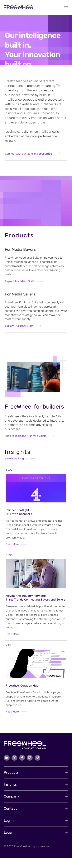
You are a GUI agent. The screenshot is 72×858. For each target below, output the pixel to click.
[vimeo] (37, 758)
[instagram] (30, 758)
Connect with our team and (28, 153)
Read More (12, 544)
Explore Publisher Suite (19, 326)
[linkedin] (7, 758)
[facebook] (22, 758)
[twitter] (14, 758)
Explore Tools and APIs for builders (25, 436)
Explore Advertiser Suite (19, 281)
